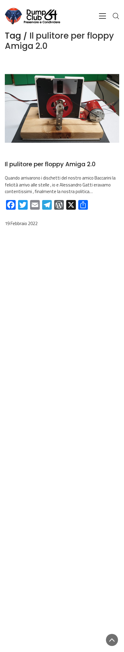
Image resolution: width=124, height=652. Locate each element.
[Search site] (116, 16)
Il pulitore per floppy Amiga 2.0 (50, 164)
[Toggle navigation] (102, 16)
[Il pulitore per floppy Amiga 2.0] (62, 108)
